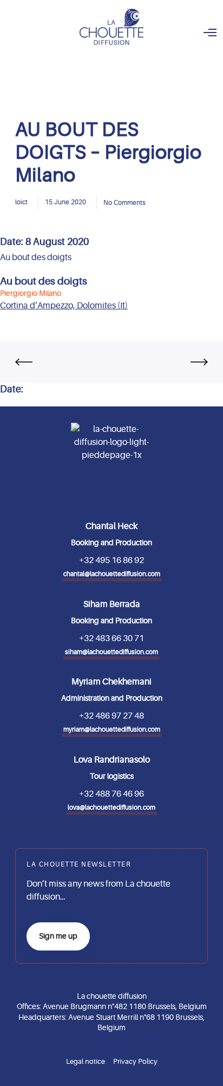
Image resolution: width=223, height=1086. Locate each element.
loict (21, 202)
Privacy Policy (135, 1061)
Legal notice (85, 1061)
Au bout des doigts (43, 281)
